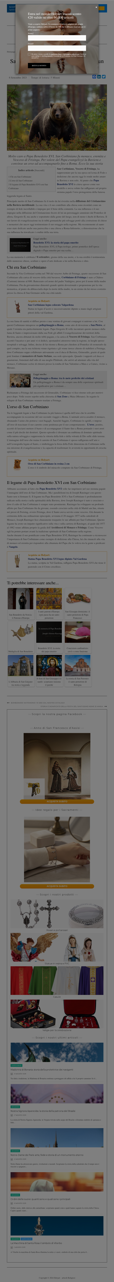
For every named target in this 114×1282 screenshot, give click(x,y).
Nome (31, 33)
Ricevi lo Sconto (39, 65)
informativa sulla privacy (72, 54)
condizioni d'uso (56, 54)
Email (31, 44)
